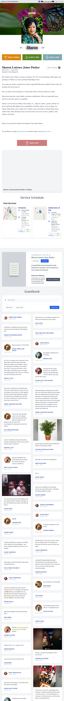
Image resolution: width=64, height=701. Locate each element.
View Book (35, 261)
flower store (47, 131)
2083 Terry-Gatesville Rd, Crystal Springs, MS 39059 (55, 228)
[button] (10, 211)
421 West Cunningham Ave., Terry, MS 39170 (25, 224)
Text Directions (21, 230)
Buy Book (44, 261)
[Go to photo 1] (45, 648)
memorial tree (22, 131)
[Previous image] (4, 485)
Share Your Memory (53, 279)
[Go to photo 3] (47, 648)
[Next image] (29, 485)
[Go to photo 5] (49, 648)
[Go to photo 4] (48, 648)
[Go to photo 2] (46, 648)
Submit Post (54, 307)
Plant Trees (27, 230)
